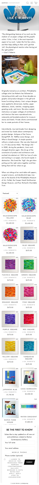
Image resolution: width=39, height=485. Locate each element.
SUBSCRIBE (30, 462)
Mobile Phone (19, 452)
